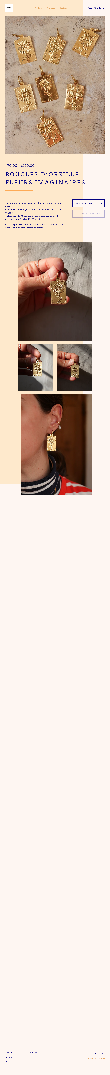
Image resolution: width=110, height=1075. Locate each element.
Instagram (32, 1052)
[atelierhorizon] (9, 8)
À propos (51, 8)
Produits (38, 8)
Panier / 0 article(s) (96, 8)
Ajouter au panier (88, 214)
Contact (63, 8)
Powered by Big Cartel (95, 1058)
